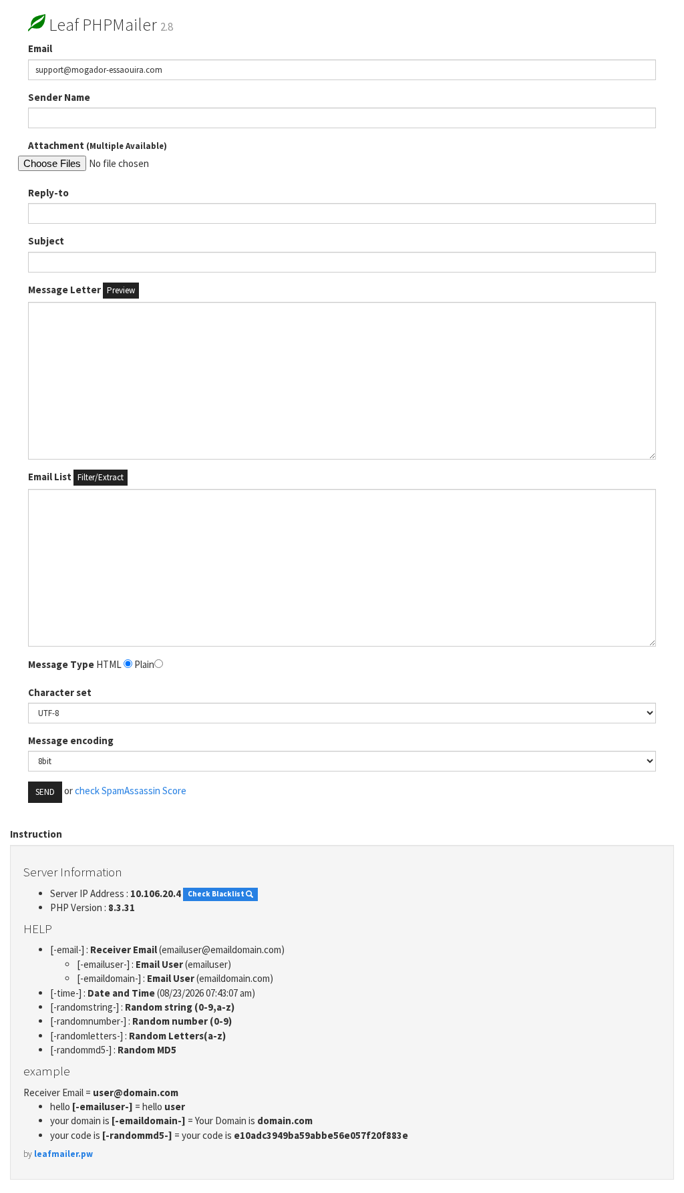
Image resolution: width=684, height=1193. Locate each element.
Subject (46, 240)
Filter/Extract (100, 477)
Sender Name (59, 97)
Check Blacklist (217, 894)
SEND (45, 792)
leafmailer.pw (63, 1154)
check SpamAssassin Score (130, 791)
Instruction (36, 834)
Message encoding (71, 740)
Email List (76, 477)
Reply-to (48, 192)
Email (40, 48)
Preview (121, 290)
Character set (60, 692)
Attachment (97, 145)
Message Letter (81, 290)
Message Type (61, 664)
